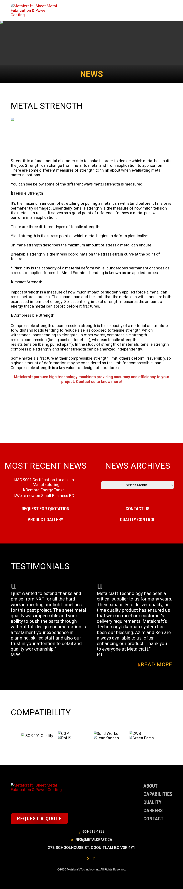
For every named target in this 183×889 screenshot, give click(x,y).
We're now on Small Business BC (45, 495)
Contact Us (137, 508)
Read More (156, 664)
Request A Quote (39, 819)
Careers (153, 810)
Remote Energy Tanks (45, 490)
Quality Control (137, 519)
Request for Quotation (45, 508)
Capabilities (158, 794)
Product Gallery (45, 519)
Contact (154, 819)
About (151, 786)
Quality (152, 802)
